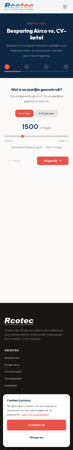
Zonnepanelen (13, 378)
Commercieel (12, 371)
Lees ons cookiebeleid (35, 414)
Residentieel (11, 358)
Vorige (17, 160)
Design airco (12, 364)
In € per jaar (46, 113)
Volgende (50, 161)
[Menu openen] (65, 6)
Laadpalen (10, 385)
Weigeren (36, 437)
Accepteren (36, 425)
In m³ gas (24, 113)
